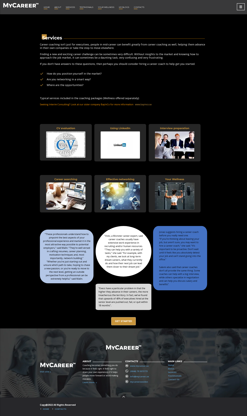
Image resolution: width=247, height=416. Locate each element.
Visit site (44, 371)
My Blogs (124, 7)
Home (47, 7)
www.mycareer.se (139, 366)
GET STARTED (123, 321)
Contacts (139, 7)
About (57, 7)
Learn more (89, 382)
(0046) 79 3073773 (139, 371)
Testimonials (86, 7)
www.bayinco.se (143, 104)
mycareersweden (139, 381)
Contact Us (173, 379)
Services (70, 7)
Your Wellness (106, 7)
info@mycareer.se (139, 376)
